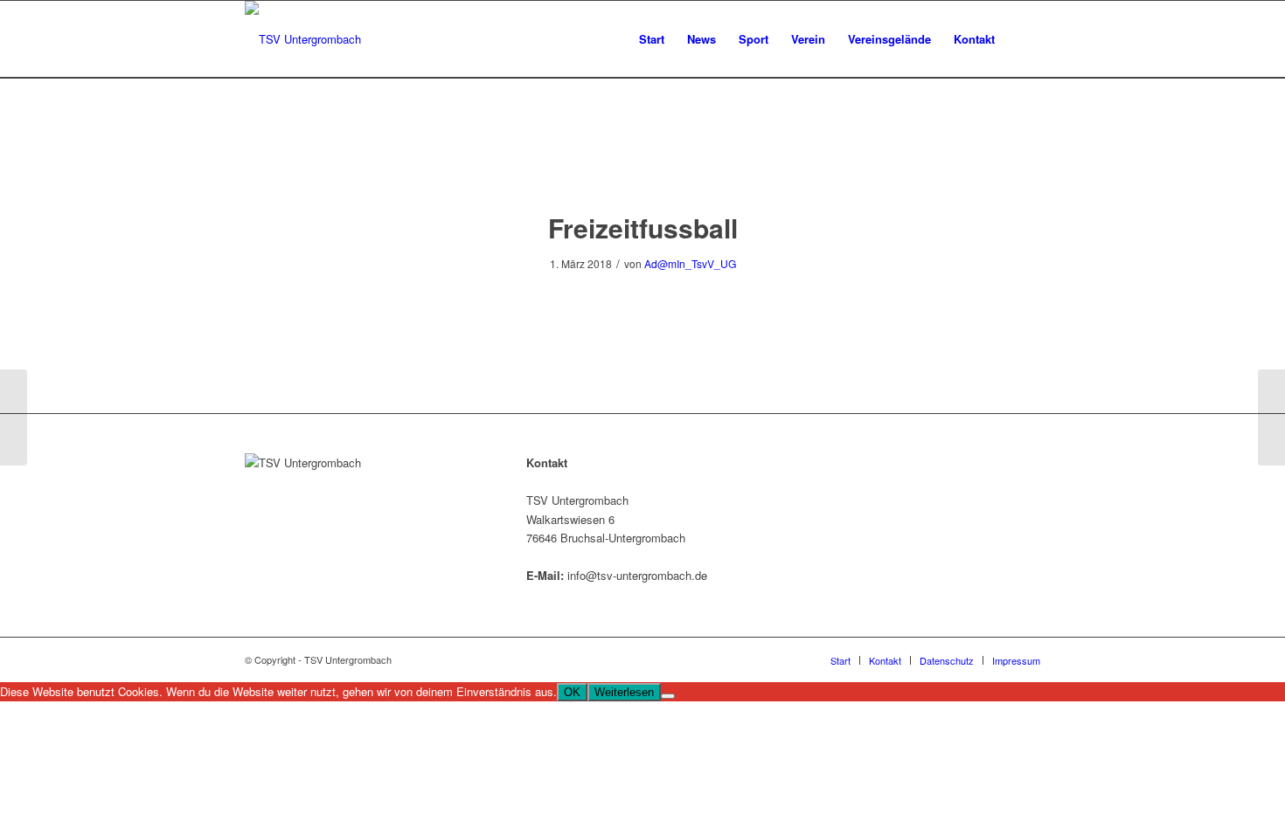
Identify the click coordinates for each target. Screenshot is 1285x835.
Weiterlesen (624, 692)
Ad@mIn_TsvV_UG (690, 263)
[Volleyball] (13, 417)
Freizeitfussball (643, 227)
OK (572, 692)
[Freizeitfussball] (643, 162)
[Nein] (668, 696)
